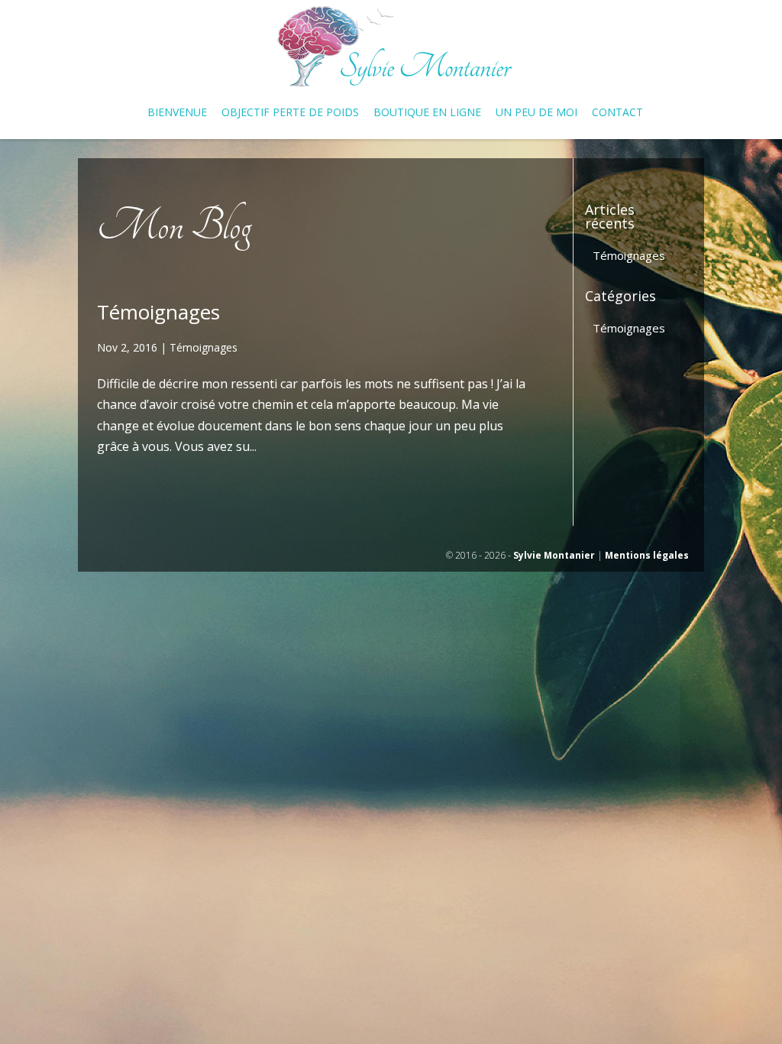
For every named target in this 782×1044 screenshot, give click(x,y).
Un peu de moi (536, 113)
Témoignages (158, 312)
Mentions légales (647, 555)
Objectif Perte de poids (290, 113)
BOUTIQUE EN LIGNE (427, 113)
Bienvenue (177, 113)
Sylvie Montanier (554, 555)
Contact (617, 113)
